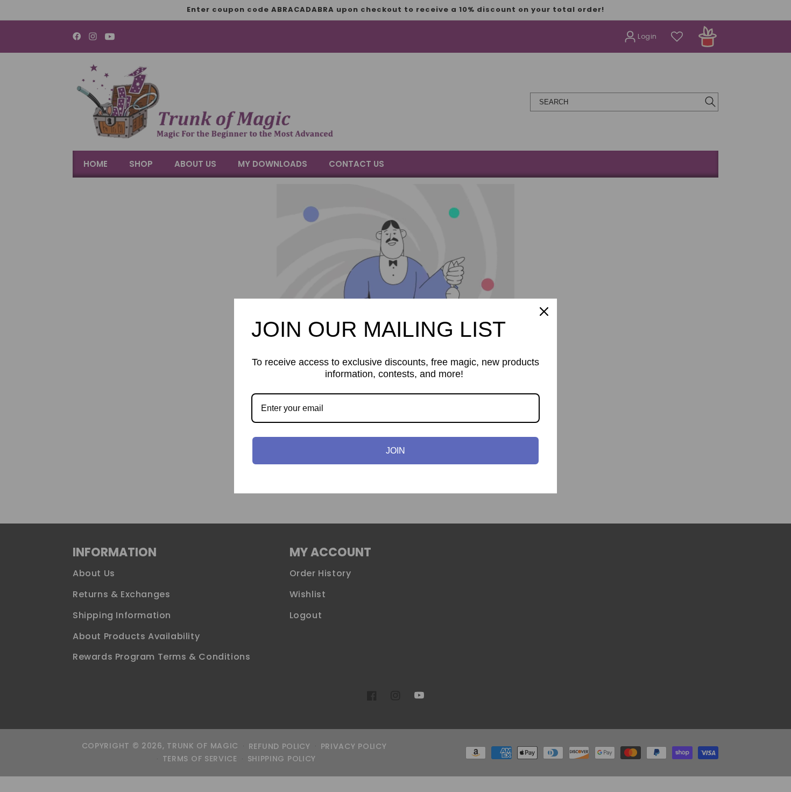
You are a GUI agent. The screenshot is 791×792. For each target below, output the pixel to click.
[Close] (544, 311)
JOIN (395, 450)
